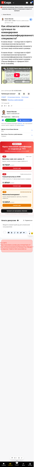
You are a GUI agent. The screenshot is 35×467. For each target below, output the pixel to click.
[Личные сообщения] (27, 2)
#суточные (24, 97)
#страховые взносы (13, 97)
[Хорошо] (19, 94)
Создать (17, 464)
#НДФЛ (3, 97)
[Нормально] (24, 94)
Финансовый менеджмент (11, 194)
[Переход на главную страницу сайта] (6, 2)
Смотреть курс (17, 168)
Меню (23, 465)
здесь (22, 125)
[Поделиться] (11, 106)
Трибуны (20, 123)
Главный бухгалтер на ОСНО (11, 177)
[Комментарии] (2, 106)
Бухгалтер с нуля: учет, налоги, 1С (13, 159)
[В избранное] (9, 106)
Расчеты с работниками (22, 20)
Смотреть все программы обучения (17, 211)
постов (15, 116)
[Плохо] (28, 94)
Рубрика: (4, 100)
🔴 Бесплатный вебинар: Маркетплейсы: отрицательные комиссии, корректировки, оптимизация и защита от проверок (17, 9)
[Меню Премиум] (13, 2)
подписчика (5, 116)
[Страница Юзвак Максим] (2, 19)
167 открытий (5, 103)
